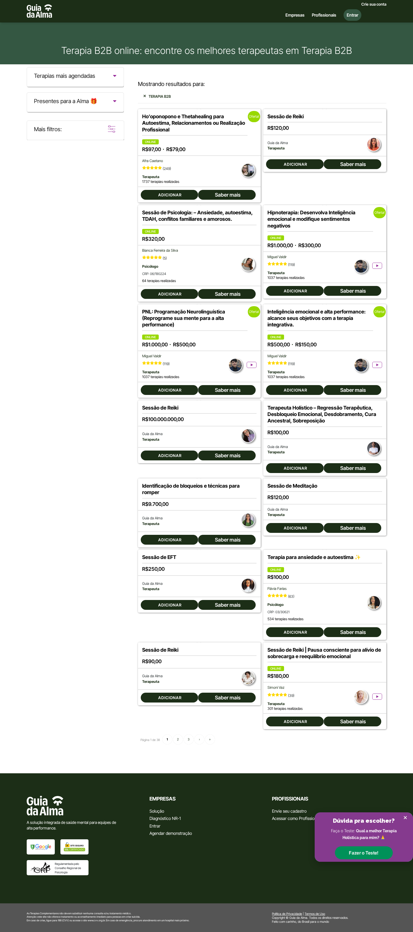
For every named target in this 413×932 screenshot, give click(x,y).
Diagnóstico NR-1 (165, 818)
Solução (156, 811)
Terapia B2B (160, 96)
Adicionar (170, 194)
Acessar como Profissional (296, 818)
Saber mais (227, 195)
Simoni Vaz (275, 687)
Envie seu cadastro (289, 811)
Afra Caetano (152, 161)
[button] (363, 852)
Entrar (154, 826)
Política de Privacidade (287, 914)
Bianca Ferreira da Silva (160, 250)
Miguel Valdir (277, 257)
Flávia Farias (277, 589)
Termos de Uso (315, 914)
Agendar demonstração (170, 833)
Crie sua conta (373, 4)
